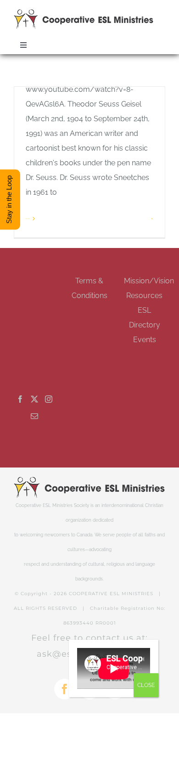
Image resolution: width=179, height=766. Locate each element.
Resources (144, 295)
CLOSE (146, 685)
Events (144, 339)
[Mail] (34, 416)
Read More (28, 218)
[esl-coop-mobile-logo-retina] (84, 12)
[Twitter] (34, 399)
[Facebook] (20, 399)
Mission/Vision (149, 280)
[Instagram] (48, 399)
